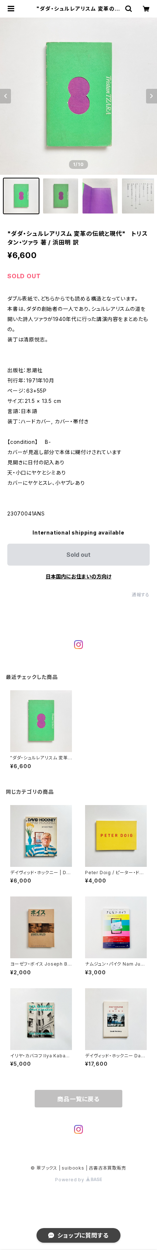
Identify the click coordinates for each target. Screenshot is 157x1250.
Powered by (70, 1179)
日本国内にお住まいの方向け (78, 576)
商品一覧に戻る (78, 1099)
